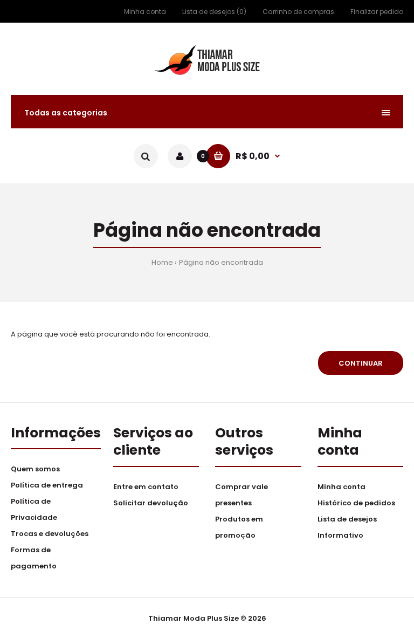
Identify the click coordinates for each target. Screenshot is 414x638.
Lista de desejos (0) (214, 11)
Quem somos (35, 469)
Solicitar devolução (150, 503)
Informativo (340, 535)
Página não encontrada (221, 262)
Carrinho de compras (298, 11)
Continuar (361, 363)
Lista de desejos (347, 519)
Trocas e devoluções (49, 534)
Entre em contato (145, 487)
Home (162, 262)
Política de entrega (47, 485)
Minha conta (145, 11)
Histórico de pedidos (356, 503)
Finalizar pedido (376, 11)
